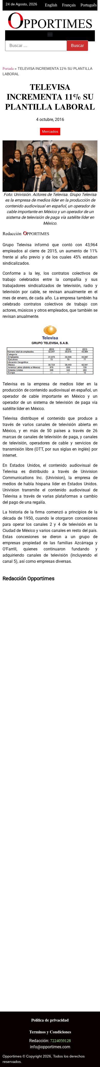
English (51, 5)
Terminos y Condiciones (50, 1032)
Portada (8, 69)
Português (89, 5)
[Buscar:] (36, 45)
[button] (50, 34)
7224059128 (60, 1041)
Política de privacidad (50, 1020)
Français (69, 5)
